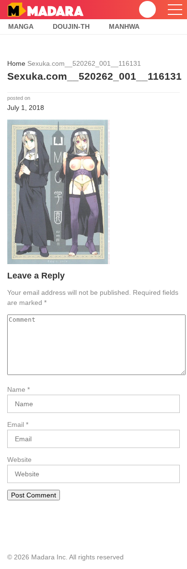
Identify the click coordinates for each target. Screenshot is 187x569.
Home (16, 63)
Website (19, 459)
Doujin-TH (71, 26)
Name (16, 389)
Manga (21, 26)
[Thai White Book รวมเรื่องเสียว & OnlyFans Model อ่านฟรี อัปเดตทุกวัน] (45, 9)
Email (15, 424)
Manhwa (124, 26)
